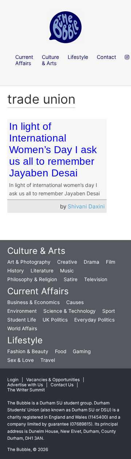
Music (67, 271)
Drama (91, 262)
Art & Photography (29, 262)
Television (95, 279)
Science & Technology (69, 311)
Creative (67, 262)
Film (110, 262)
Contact (106, 57)
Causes (75, 302)
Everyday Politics (94, 320)
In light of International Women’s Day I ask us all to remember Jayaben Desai (53, 150)
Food (60, 351)
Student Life (21, 320)
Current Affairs (38, 291)
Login (13, 379)
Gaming (82, 351)
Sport (108, 311)
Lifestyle (25, 340)
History (15, 271)
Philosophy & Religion (32, 279)
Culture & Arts (36, 251)
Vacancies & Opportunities (53, 379)
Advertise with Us (25, 384)
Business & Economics (33, 302)
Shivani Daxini (86, 206)
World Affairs (22, 328)
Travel (47, 360)
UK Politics (55, 320)
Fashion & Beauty (27, 351)
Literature (42, 271)
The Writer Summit (26, 389)
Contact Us (62, 384)
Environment (22, 311)
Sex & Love (20, 360)
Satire (71, 279)
